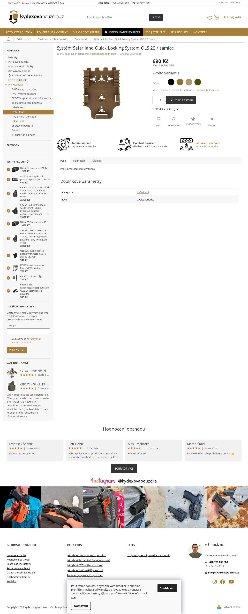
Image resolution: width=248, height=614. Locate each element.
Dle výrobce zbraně (19, 71)
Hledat (156, 17)
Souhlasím (167, 588)
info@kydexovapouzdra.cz (223, 572)
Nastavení (81, 606)
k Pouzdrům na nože (23, 134)
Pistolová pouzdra (18, 61)
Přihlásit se (16, 350)
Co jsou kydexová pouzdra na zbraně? (148, 555)
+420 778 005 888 (218, 562)
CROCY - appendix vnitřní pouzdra (31, 98)
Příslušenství (15, 84)
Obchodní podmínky (18, 577)
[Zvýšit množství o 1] (164, 98)
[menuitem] (18, 32)
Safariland (18, 112)
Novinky (12, 57)
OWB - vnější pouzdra (24, 89)
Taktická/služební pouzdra (27, 102)
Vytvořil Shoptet (233, 607)
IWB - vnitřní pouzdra (24, 93)
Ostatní (16, 130)
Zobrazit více (124, 468)
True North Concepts (24, 116)
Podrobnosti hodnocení (103, 53)
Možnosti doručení (208, 90)
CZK (221, 2)
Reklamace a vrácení (18, 568)
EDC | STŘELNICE (18, 80)
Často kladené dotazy (19, 563)
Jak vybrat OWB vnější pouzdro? (85, 570)
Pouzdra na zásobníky (20, 66)
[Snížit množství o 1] (164, 102)
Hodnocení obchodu (44, 2)
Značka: (130, 53)
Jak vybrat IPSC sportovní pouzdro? (86, 555)
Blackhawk (19, 121)
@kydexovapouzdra (137, 481)
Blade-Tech (19, 107)
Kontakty (12, 581)
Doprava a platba (18, 2)
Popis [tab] (63, 160)
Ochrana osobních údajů (21, 572)
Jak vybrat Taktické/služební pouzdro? (88, 560)
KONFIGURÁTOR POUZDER (27, 75)
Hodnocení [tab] (79, 160)
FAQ (62, 2)
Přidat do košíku (184, 100)
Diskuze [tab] (96, 160)
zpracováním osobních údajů (26, 340)
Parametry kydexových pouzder (85, 575)
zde (73, 597)
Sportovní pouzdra (22, 125)
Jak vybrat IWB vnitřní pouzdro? (85, 565)
